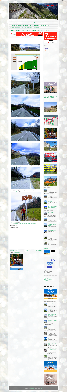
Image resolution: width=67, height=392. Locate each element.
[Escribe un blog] (16, 222)
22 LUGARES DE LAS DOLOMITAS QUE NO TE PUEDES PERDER (33, 22)
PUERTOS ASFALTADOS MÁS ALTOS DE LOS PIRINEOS (19, 25)
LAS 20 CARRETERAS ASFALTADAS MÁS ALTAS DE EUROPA (20, 23)
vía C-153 (40, 117)
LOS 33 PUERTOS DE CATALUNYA (46, 25)
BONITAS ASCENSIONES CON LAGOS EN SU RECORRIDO (30, 27)
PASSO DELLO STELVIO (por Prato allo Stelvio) (52, 350)
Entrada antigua (39, 250)
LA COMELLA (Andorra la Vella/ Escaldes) (52, 242)
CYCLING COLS (46, 280)
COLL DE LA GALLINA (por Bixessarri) (52, 344)
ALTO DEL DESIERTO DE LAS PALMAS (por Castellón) (52, 218)
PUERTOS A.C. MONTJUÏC (48, 277)
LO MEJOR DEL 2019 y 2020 (31, 30)
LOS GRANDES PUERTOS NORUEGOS (37, 23)
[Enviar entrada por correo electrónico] (14, 222)
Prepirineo (29, 223)
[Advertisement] (50, 66)
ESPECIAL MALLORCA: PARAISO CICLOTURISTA (18, 28)
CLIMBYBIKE (46, 278)
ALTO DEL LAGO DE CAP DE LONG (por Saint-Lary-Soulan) (52, 332)
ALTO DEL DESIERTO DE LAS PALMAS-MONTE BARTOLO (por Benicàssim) (52, 224)
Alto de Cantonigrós (15, 223)
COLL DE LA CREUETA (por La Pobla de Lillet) (52, 201)
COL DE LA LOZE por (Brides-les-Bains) (52, 338)
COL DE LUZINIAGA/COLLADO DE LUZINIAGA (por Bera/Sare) (52, 236)
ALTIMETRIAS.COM (47, 281)
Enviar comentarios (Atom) (17, 252)
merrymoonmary (32, 388)
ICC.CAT (45, 273)
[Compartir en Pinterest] (19, 222)
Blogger (41, 388)
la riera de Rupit (25, 94)
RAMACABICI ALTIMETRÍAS (48, 279)
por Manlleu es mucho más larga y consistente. (23, 71)
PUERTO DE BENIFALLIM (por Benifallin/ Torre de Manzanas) (52, 207)
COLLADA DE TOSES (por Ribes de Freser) (52, 321)
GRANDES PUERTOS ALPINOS (34, 25)
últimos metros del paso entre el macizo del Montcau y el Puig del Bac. (26, 166)
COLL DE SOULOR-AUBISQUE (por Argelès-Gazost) (52, 315)
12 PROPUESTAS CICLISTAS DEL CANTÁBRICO (17, 30)
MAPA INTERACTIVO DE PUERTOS (15, 22)
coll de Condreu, (16, 191)
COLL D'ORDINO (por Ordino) (52, 230)
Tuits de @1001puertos (47, 248)
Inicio (27, 250)
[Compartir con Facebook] (18, 222)
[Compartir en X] (17, 222)
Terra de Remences (33, 223)
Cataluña (22, 223)
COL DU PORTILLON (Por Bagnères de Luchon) (51, 212)
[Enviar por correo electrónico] (15, 222)
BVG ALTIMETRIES (47, 274)
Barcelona (19, 223)
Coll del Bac (25, 223)
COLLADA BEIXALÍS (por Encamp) (51, 189)
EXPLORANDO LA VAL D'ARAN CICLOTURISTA (36, 28)
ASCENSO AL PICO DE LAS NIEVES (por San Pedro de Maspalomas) (50, 97)
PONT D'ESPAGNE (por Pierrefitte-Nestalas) (52, 355)
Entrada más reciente (14, 250)
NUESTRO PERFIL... (40, 30)
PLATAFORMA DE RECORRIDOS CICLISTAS (50, 276)
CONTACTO (47, 30)
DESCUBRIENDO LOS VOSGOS (15, 27)
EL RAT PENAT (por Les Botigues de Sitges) (52, 303)
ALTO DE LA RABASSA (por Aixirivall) (52, 326)
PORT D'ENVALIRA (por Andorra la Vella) (52, 195)
